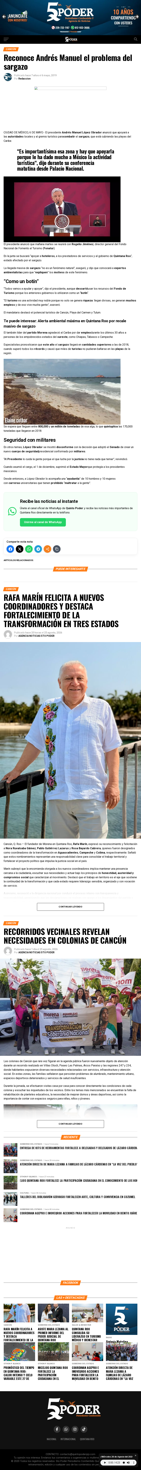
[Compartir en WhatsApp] (29, 549)
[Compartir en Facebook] (10, 549)
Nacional (51, 1439)
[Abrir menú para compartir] (47, 549)
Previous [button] (4, 16)
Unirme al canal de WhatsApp (43, 522)
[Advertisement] (70, 1253)
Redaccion (24, 78)
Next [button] (136, 16)
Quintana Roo (87, 1439)
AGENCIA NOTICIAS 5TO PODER (36, 635)
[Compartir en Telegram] (38, 549)
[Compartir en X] (19, 549)
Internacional (68, 1439)
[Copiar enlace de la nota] (57, 549)
